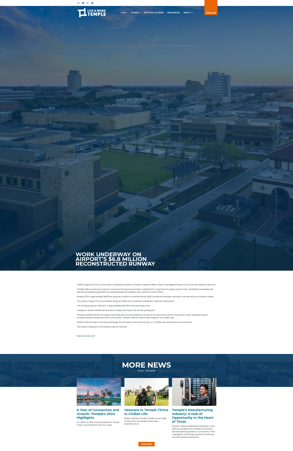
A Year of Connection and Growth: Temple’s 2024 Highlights (98, 414)
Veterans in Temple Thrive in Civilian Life (146, 412)
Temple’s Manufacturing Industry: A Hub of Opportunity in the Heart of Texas (193, 415)
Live (123, 13)
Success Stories (154, 13)
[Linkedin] (92, 3)
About (187, 13)
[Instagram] (78, 3)
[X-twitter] (88, 3)
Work (134, 13)
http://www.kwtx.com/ (86, 336)
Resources (173, 13)
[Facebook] (83, 3)
